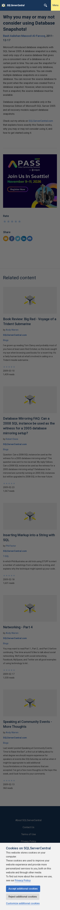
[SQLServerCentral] (2, 5)
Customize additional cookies (23, 903)
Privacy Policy (23, 880)
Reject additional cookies (22, 896)
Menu (55, 5)
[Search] (45, 5)
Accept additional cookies (23, 888)
